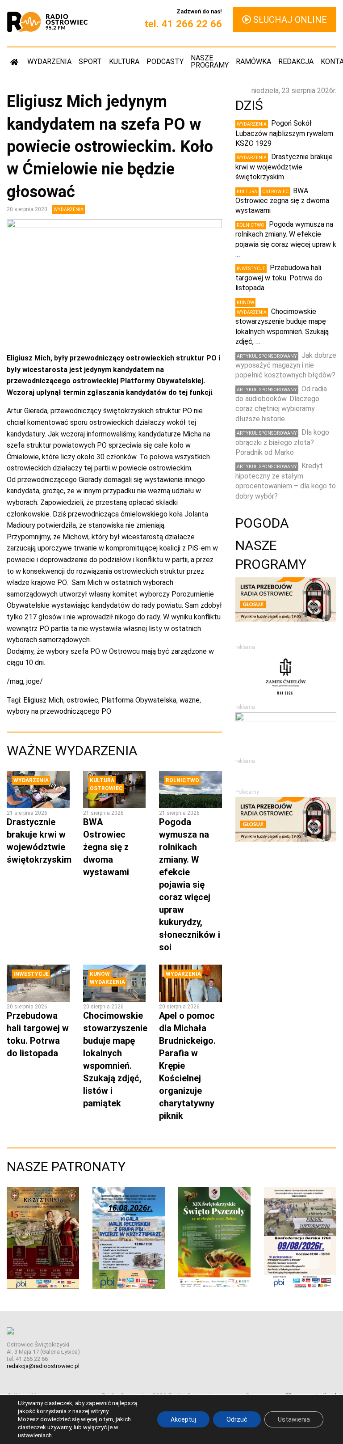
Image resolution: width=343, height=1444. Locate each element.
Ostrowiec (106, 788)
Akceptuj (183, 1419)
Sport (90, 61)
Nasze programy (210, 61)
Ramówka (253, 61)
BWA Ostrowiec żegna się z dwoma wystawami (106, 847)
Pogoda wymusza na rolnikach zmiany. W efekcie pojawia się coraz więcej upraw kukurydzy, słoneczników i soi (189, 885)
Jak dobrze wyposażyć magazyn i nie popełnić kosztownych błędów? (285, 365)
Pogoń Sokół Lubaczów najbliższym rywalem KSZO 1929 (284, 133)
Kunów (100, 974)
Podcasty (165, 61)
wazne (190, 700)
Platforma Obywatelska (138, 700)
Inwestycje (31, 974)
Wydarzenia (49, 61)
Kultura (124, 61)
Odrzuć (236, 1419)
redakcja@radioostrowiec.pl (43, 1366)
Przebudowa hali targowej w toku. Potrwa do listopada (278, 277)
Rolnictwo (182, 780)
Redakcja (296, 61)
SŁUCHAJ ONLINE (289, 19)
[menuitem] (15, 61)
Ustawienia (294, 1419)
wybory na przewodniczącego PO (59, 711)
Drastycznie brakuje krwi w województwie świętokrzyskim (284, 166)
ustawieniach (35, 1435)
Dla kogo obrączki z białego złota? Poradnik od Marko (282, 442)
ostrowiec (82, 700)
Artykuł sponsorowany (267, 356)
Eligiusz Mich (43, 700)
